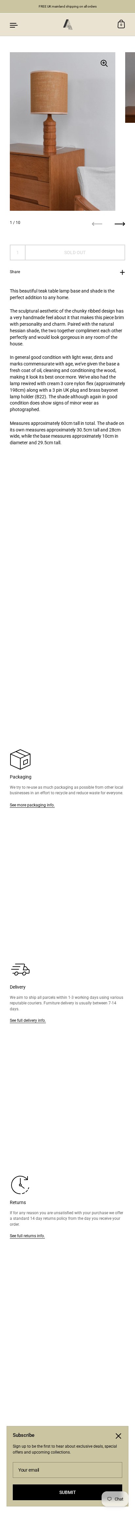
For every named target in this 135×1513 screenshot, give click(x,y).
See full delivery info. (28, 1020)
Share (15, 271)
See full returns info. (27, 1235)
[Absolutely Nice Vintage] (67, 24)
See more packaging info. (32, 804)
